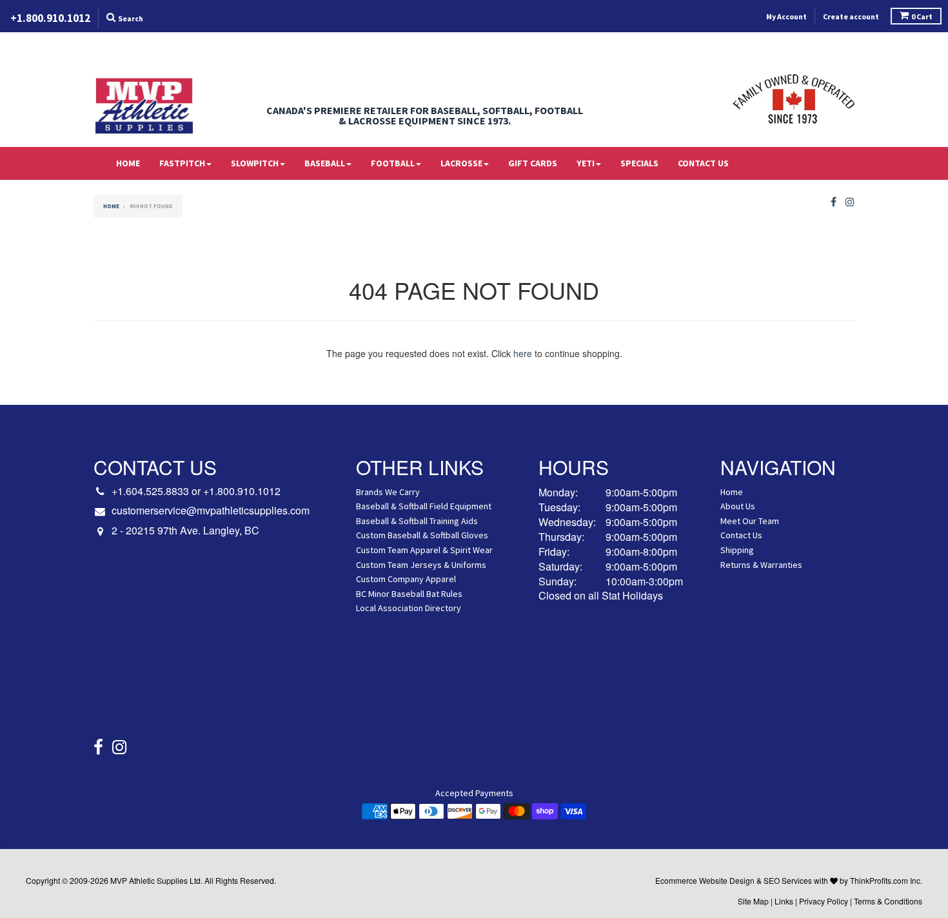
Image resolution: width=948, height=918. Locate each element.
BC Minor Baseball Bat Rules (409, 594)
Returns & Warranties (761, 565)
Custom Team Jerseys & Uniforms (421, 565)
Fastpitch (182, 163)
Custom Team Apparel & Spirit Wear (424, 550)
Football (393, 163)
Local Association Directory (408, 608)
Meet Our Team (749, 521)
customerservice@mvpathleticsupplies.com (211, 510)
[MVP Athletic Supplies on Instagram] (849, 202)
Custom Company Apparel (406, 579)
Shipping (737, 550)
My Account (786, 16)
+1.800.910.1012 (242, 490)
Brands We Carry (388, 492)
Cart (922, 16)
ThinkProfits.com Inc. (886, 880)
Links (784, 900)
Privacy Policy (823, 900)
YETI (586, 163)
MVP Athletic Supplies (149, 880)
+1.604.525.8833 (150, 490)
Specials (639, 163)
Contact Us (703, 163)
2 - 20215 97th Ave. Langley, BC (185, 530)
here (522, 353)
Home (128, 163)
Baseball (324, 163)
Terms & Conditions (888, 900)
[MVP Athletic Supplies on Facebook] (833, 202)
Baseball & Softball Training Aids (417, 521)
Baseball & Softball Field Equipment (423, 506)
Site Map (753, 900)
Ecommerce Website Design (705, 880)
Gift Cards (532, 163)
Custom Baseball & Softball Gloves (422, 535)
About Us (737, 506)
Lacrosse (461, 163)
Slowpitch (255, 163)
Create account (851, 16)
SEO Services (788, 880)
